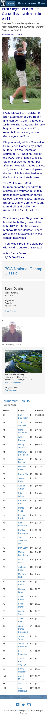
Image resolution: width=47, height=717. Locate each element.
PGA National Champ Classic (23, 271)
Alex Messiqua (22, 689)
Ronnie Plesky (21, 517)
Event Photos (10, 311)
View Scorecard (11, 390)
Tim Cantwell (22, 424)
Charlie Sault (21, 613)
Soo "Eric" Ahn (23, 502)
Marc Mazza (21, 561)
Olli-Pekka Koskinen (23, 645)
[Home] (3, 3)
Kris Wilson (21, 495)
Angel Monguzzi (22, 678)
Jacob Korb (21, 480)
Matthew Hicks (22, 576)
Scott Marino (21, 605)
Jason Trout (21, 638)
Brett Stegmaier (23, 416)
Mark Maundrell (22, 431)
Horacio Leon (21, 590)
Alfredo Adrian (21, 487)
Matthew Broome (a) (23, 453)
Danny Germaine (22, 446)
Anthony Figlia (22, 568)
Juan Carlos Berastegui (23, 628)
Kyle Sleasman (23, 652)
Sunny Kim (23, 473)
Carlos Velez (21, 509)
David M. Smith (22, 468)
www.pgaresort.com (13, 382)
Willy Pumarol (22, 438)
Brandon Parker (22, 583)
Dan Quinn (23, 547)
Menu (11, 3)
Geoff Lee (22, 683)
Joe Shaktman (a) (23, 540)
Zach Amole (21, 620)
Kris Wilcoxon (22, 524)
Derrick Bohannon (23, 531)
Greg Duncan (21, 461)
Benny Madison (22, 670)
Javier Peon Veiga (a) (22, 661)
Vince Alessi (21, 598)
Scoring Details (10, 404)
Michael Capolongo (23, 554)
